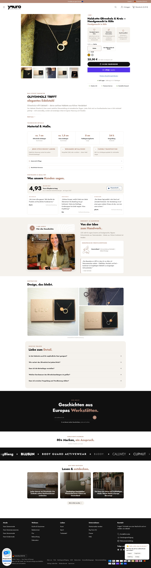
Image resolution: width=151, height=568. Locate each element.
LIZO (90, 15)
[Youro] (14, 7)
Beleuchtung (35, 537)
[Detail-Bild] (101, 296)
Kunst (62, 526)
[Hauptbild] (52, 312)
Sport (62, 530)
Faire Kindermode (9, 537)
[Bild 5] (74, 72)
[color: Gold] (88, 55)
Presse (91, 533)
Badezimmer (36, 530)
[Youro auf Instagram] (121, 550)
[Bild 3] (50, 72)
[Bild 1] (26, 72)
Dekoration (35, 540)
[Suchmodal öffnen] (115, 7)
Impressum (71, 563)
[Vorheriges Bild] (24, 40)
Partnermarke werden (95, 526)
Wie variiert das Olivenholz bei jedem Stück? (44, 362)
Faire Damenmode (9, 526)
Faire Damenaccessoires (11, 530)
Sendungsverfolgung (126, 537)
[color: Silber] (92, 55)
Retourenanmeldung (126, 541)
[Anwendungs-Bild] (101, 321)
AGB (71, 560)
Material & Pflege (36, 161)
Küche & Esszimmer (38, 526)
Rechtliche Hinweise (37, 167)
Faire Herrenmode (9, 533)
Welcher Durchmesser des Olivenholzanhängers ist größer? (49, 375)
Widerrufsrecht (63, 563)
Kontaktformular (125, 534)
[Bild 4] (62, 72)
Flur (33, 533)
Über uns (49, 560)
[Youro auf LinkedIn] (124, 550)
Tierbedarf (63, 533)
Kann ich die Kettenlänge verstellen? (41, 368)
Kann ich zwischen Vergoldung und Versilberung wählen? (49, 381)
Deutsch (130, 1)
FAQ (90, 537)
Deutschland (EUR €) (141, 1)
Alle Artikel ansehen (74, 503)
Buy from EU (93, 530)
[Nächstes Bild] (77, 40)
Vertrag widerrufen (52, 563)
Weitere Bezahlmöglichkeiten (109, 76)
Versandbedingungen (88, 560)
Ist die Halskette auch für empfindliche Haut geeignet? (48, 356)
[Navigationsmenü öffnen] (4, 7)
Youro (18, 559)
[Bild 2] (38, 72)
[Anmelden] (94, 417)
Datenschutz (77, 560)
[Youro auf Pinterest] (118, 550)
